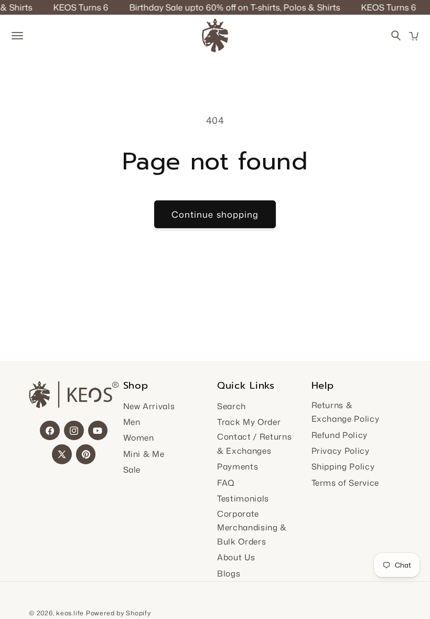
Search (231, 406)
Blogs (228, 573)
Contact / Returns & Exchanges (254, 443)
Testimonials (243, 498)
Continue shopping (215, 214)
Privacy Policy (340, 450)
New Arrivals (149, 406)
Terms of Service (345, 482)
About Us (236, 557)
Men (132, 422)
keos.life (70, 613)
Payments (237, 466)
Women (138, 437)
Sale (132, 469)
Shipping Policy (343, 466)
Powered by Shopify (118, 613)
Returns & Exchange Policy (345, 412)
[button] (413, 36)
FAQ (226, 482)
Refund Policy (339, 435)
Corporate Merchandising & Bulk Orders (252, 527)
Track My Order (249, 422)
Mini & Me (144, 454)
